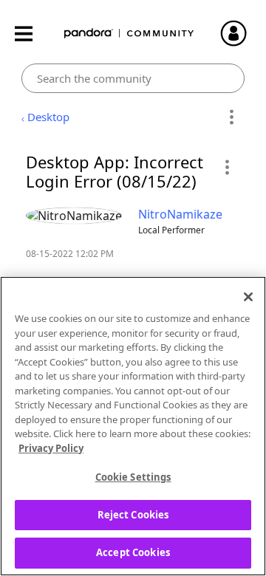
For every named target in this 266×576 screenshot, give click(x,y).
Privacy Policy (50, 448)
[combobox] (133, 78)
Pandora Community (129, 33)
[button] (226, 167)
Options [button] (231, 117)
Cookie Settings (133, 477)
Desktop (48, 116)
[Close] (248, 297)
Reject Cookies (133, 514)
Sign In (240, 33)
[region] (133, 426)
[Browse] (31, 33)
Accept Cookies (133, 552)
